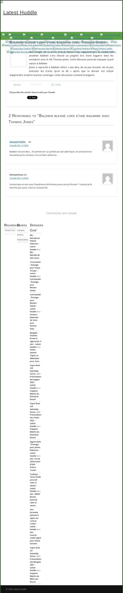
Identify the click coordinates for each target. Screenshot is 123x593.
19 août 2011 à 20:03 (18, 178)
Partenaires (22, 239)
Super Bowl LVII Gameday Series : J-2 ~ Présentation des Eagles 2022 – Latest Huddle (35, 376)
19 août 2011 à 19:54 (18, 145)
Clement (17, 84)
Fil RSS (20, 234)
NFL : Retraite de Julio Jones (35, 255)
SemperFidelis (17, 141)
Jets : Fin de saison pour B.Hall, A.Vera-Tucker (35, 464)
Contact (21, 230)
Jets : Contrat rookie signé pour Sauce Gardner (35, 538)
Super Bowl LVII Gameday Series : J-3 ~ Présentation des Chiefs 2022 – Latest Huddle (35, 414)
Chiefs (58, 84)
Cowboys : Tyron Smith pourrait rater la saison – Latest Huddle (35, 482)
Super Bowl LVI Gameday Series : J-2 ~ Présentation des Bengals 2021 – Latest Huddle (35, 559)
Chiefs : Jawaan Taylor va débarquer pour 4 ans (34, 355)
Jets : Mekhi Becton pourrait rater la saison (35, 499)
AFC (52, 84)
